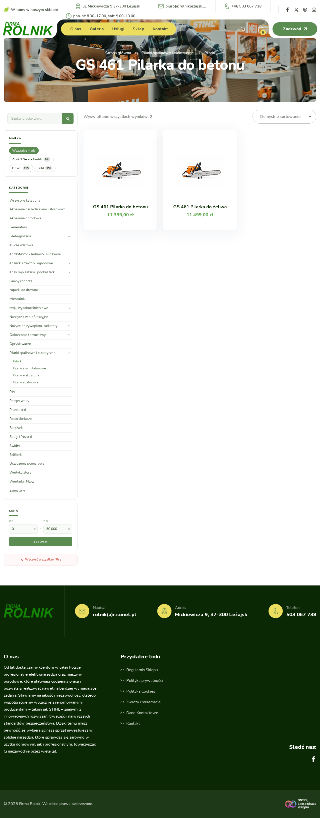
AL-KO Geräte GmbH (30, 159)
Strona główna (118, 53)
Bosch (20, 168)
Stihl (44, 168)
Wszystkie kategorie (25, 200)
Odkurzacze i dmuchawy (28, 334)
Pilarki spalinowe (25, 382)
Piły (12, 391)
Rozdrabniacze (21, 418)
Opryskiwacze (20, 343)
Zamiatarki (17, 490)
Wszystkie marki (24, 150)
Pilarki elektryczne (26, 375)
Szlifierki (16, 454)
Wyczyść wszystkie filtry (43, 559)
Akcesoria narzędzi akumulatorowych (38, 209)
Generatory (18, 227)
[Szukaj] (68, 118)
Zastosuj (41, 541)
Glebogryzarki (20, 236)
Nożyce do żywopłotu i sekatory (34, 325)
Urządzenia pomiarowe (27, 463)
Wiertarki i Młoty (22, 481)
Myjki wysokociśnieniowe (29, 307)
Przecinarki (18, 409)
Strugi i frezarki (21, 436)
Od (11, 521)
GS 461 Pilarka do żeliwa (200, 207)
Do (46, 521)
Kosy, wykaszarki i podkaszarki (33, 272)
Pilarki (17, 361)
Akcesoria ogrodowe (26, 218)
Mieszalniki (18, 298)
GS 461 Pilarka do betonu (120, 207)
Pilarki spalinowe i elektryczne (168, 53)
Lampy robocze (21, 281)
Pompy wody (19, 400)
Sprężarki (17, 427)
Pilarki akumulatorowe (29, 368)
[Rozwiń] (69, 237)
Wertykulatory (20, 472)
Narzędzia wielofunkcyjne (29, 316)
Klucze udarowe (22, 245)
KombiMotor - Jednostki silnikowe (35, 254)
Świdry (15, 445)
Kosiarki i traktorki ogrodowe (31, 263)
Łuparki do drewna (24, 289)
